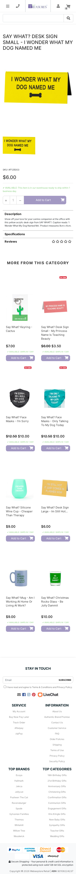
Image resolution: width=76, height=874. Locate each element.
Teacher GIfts (57, 830)
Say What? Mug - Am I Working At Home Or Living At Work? (20, 601)
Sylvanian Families (19, 814)
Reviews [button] (11, 241)
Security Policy (57, 761)
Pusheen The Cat (19, 797)
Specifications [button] (15, 234)
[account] (58, 6)
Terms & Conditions (42, 687)
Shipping (57, 744)
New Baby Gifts (57, 819)
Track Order (19, 722)
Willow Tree (19, 830)
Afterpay (19, 728)
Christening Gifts (57, 791)
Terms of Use (57, 750)
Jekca (19, 786)
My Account (19, 711)
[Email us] (19, 694)
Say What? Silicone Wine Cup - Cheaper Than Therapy (19, 511)
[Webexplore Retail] (38, 6)
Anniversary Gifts (57, 786)
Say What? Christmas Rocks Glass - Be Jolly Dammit (55, 601)
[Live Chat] (48, 694)
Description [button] (13, 214)
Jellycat (19, 791)
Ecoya (19, 775)
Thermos (19, 819)
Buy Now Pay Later (19, 717)
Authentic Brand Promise (57, 717)
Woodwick (19, 836)
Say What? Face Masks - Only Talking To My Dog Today (54, 421)
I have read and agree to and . (39, 687)
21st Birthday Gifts (57, 780)
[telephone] (18, 6)
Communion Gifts (57, 803)
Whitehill (19, 825)
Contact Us (57, 722)
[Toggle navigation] (8, 6)
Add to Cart (43, 200)
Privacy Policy (64, 687)
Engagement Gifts (57, 808)
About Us (57, 711)
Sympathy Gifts (57, 825)
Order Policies (57, 739)
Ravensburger (19, 803)
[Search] (68, 18)
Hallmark (19, 780)
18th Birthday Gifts (57, 775)
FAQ (57, 733)
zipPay (19, 733)
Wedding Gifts (57, 836)
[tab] (38, 218)
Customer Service (57, 728)
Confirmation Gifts (57, 797)
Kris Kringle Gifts (57, 814)
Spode (19, 808)
